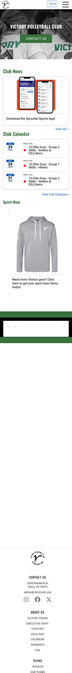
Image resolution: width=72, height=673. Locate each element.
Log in (52, 4)
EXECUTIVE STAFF (37, 623)
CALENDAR (37, 639)
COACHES (37, 628)
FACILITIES (37, 634)
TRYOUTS (37, 666)
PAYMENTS (37, 644)
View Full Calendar (54, 194)
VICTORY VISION (37, 618)
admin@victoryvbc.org (37, 592)
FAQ (37, 650)
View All (61, 129)
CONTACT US (36, 39)
